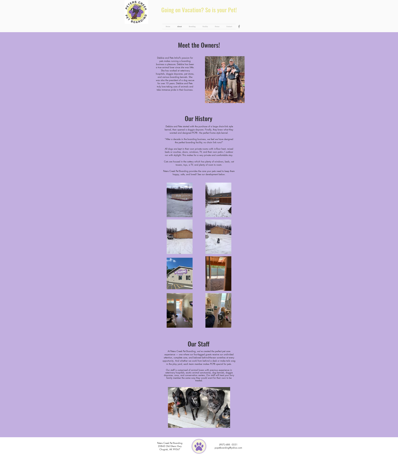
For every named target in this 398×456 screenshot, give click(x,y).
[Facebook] (239, 26)
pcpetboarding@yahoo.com (228, 447)
